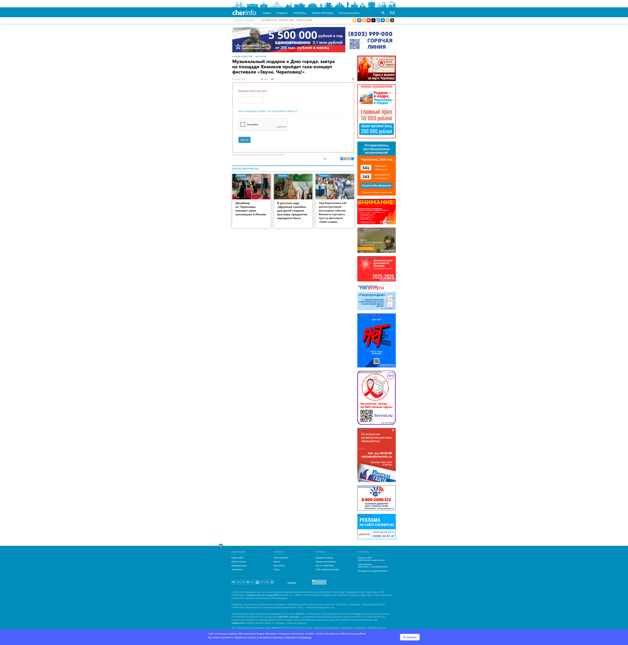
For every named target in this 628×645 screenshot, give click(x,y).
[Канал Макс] (378, 21)
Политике (306, 637)
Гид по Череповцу (325, 565)
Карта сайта (237, 557)
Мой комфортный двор (327, 569)
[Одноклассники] (345, 158)
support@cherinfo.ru (380, 571)
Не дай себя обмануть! (376, 185)
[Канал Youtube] (369, 20)
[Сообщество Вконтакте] (238, 582)
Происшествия (281, 557)
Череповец (237, 569)
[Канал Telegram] (262, 582)
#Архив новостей (242, 56)
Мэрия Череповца (322, 13)
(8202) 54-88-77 (364, 567)
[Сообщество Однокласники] (364, 20)
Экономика (279, 565)
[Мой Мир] (352, 158)
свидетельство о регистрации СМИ (262, 595)
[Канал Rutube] (373, 20)
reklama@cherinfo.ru (379, 567)
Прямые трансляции (326, 561)
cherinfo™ (299, 614)
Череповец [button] (299, 13)
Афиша (267, 13)
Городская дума (239, 565)
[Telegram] (349, 158)
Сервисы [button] (281, 13)
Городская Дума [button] (348, 13)
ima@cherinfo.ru (377, 560)
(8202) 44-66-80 (364, 560)
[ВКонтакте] (341, 158)
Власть (277, 561)
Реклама (292, 582)
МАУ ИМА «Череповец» (289, 617)
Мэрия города (238, 561)
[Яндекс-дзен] (272, 582)
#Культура (261, 56)
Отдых (277, 569)
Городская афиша (324, 557)
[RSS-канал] (267, 582)
